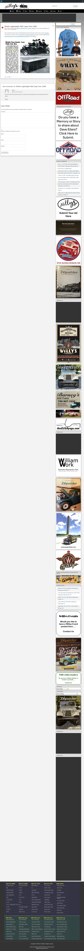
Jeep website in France (62, 926)
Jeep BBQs (46, 899)
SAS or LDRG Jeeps (36, 899)
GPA (7, 897)
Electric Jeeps (47, 911)
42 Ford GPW (9, 936)
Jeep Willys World (61, 938)
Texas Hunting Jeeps (49, 890)
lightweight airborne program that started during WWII (16, 36)
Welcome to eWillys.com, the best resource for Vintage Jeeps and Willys (17, 6)
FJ (32, 887)
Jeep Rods (34, 890)
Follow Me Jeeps (60, 885)
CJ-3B (20, 887)
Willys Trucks (22, 911)
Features (29, 28)
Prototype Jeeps (10, 885)
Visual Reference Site (49, 922)
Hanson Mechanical (36, 936)
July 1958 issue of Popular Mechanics (26, 34)
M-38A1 (20, 892)
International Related (36, 902)
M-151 (33, 895)
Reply (6, 99)
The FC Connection (36, 924)
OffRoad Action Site (48, 924)
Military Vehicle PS (61, 931)
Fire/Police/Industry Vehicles (61, 898)
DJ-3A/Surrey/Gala (23, 885)
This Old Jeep (47, 926)
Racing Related (60, 892)
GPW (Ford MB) (9, 890)
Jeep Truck (59, 934)
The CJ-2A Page (22, 934)
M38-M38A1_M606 (23, 924)
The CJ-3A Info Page (23, 938)
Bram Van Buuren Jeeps (49, 929)
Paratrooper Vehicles (49, 931)
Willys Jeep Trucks (36, 926)
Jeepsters (21, 909)
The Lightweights (10, 895)
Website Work (68, 168)
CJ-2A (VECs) (9, 899)
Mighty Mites (34, 897)
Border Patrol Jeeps (48, 907)
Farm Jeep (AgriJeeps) (24, 931)
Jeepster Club (47, 934)
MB (7, 887)
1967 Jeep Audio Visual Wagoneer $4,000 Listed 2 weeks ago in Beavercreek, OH (69, 593)
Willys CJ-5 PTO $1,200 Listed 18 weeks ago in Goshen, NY (68, 598)
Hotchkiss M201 (9, 892)
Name (2, 133)
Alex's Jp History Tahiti (62, 924)
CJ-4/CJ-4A (34, 911)
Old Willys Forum (35, 931)
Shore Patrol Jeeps (48, 904)
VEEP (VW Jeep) (35, 892)
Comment (3, 111)
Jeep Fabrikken (9, 938)
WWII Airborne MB (61, 919)
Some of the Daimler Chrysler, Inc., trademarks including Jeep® (42, 947)
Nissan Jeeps (35, 909)
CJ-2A (7, 902)
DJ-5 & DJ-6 (21, 897)
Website (3, 146)
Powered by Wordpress (34, 946)
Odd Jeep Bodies (61, 908)
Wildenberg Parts (61, 936)
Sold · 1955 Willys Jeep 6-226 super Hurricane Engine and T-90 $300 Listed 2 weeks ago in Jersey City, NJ (68, 177)
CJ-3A (7, 907)
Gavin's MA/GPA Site (10, 922)
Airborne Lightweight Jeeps (22, 28)
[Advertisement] (39, 18)
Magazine (34, 28)
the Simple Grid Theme (49, 946)
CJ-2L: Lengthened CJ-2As (12, 904)
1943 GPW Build (22, 919)
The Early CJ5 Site (36, 922)
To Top (53, 26)
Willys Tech (34, 934)
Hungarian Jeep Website (49, 936)
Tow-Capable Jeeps (61, 905)
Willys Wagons (35, 885)
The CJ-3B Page (35, 919)
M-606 (20, 890)
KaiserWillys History (48, 919)
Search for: (54, 6)
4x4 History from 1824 (62, 922)
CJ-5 (20, 895)
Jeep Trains (59, 887)
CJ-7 (20, 904)
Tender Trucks (47, 887)
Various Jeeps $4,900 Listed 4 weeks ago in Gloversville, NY (67, 602)
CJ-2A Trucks (47, 885)
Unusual (59, 895)
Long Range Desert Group (50, 938)
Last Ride (59, 890)
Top (80, 947)
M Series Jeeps (22, 922)
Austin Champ (60, 912)
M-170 (20, 902)
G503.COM (8, 931)
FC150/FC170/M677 (23, 907)
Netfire (46, 948)
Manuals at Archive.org (62, 929)
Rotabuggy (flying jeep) (24, 929)
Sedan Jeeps (47, 909)
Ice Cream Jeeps (60, 900)
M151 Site (21, 926)
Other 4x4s (59, 910)
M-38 (7, 911)
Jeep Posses (47, 895)
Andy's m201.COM (10, 934)
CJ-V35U (8, 909)
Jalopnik (47, 33)
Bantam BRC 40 (10, 924)
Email (2, 140)
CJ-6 (20, 899)
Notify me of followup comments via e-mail (10, 131)
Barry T (59, 164)
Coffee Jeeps (47, 902)
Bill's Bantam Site (10, 919)
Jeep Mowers (60, 903)
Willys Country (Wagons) (37, 929)
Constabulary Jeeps (48, 892)
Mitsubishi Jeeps (35, 904)
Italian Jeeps (34, 907)
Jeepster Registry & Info (37, 938)
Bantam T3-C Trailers (11, 929)
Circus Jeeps (47, 897)
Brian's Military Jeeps (11, 926)
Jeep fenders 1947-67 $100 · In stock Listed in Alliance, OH (68, 607)
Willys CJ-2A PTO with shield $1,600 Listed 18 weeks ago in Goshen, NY (68, 589)
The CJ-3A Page (22, 936)
